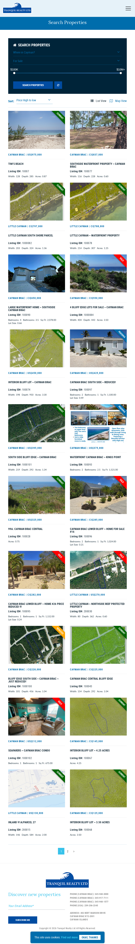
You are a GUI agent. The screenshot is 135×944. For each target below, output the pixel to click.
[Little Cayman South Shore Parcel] (36, 202)
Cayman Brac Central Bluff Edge (91, 678)
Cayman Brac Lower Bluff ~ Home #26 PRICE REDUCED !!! (36, 605)
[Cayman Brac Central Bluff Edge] (98, 645)
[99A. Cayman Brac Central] (36, 495)
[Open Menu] (128, 8)
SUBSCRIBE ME (22, 920)
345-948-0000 (101, 894)
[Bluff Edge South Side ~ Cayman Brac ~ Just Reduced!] (36, 645)
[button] (67, 53)
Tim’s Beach (15, 164)
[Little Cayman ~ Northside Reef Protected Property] (98, 570)
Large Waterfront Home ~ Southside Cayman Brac (31, 309)
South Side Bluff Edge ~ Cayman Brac (32, 457)
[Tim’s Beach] (36, 130)
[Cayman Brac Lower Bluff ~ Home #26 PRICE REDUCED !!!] (36, 570)
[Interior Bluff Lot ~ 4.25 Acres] (98, 717)
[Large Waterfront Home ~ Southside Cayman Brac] (36, 273)
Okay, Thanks (90, 937)
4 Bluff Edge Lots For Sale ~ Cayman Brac (97, 307)
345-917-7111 (101, 897)
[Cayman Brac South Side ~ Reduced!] (98, 348)
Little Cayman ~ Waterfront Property (95, 235)
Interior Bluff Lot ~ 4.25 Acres (90, 750)
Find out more (69, 937)
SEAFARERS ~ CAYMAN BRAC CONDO (29, 750)
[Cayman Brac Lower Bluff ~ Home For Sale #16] (98, 495)
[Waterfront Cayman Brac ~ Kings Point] (98, 423)
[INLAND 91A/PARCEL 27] (36, 788)
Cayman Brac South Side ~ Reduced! (93, 382)
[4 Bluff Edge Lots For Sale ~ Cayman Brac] (98, 273)
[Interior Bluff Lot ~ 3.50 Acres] (98, 788)
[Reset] (58, 85)
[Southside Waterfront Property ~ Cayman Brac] (98, 130)
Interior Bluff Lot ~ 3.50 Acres (90, 822)
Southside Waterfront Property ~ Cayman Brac (97, 165)
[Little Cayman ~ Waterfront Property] (98, 202)
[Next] (74, 851)
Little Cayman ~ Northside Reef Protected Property (97, 605)
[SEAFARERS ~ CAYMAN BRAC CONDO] (36, 717)
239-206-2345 (91, 905)
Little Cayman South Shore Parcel (30, 235)
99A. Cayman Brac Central (25, 529)
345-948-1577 (101, 901)
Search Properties (33, 85)
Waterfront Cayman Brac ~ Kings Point (95, 457)
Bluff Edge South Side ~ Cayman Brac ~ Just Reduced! (33, 680)
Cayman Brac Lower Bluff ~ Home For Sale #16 (97, 530)
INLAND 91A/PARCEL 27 (22, 822)
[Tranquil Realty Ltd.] (17, 8)
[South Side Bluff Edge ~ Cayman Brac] (36, 423)
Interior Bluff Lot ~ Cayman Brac (30, 382)
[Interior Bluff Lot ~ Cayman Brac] (36, 348)
